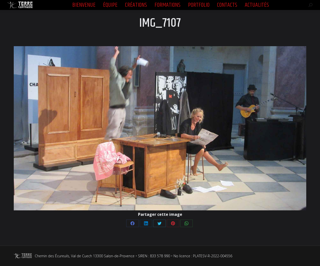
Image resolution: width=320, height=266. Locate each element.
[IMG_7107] (160, 128)
